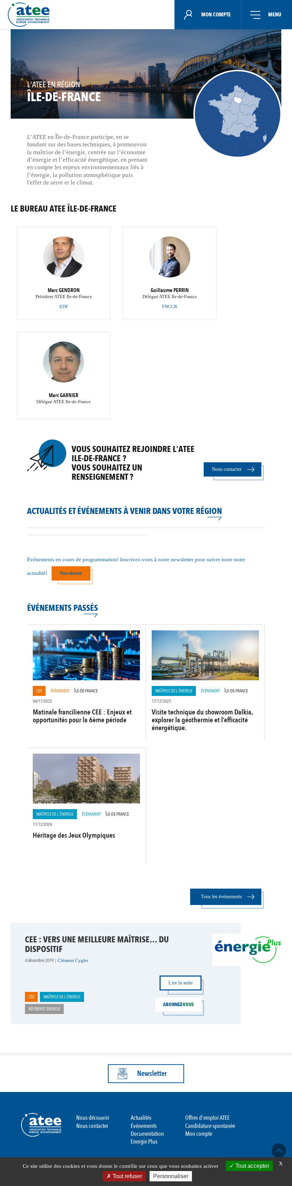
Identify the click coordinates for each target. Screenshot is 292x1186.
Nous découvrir (92, 1117)
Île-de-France (86, 691)
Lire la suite (180, 982)
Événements (144, 1126)
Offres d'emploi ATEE (207, 1117)
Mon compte (198, 1133)
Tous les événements (221, 896)
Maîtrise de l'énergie (173, 691)
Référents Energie (44, 1009)
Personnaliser (170, 1176)
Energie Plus (144, 1141)
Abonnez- (178, 1004)
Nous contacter (227, 469)
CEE (39, 691)
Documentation (147, 1133)
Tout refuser (126, 1176)
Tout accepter (251, 1166)
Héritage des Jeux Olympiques (74, 835)
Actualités (141, 1117)
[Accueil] (30, 14)
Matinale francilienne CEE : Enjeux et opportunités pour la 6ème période (82, 716)
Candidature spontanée (210, 1126)
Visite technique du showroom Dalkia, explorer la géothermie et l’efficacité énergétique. (202, 720)
